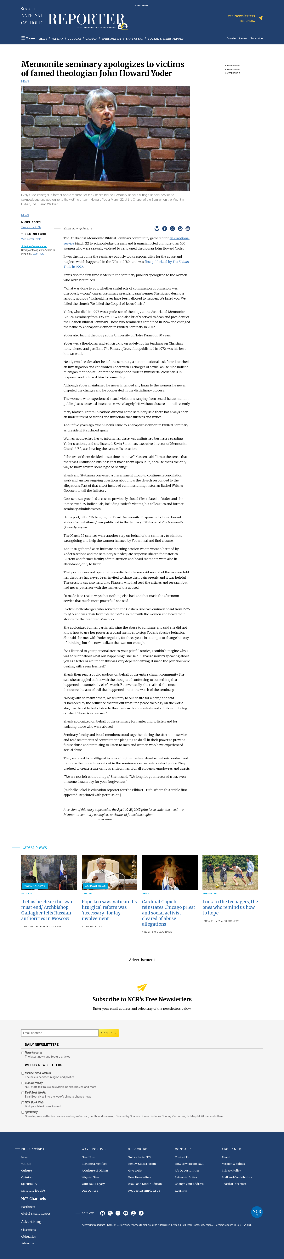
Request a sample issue (144, 1190)
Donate (231, 38)
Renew (243, 38)
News (43, 38)
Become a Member (94, 1164)
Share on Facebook (164, 228)
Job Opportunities (187, 1170)
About (226, 1157)
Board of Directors (234, 1184)
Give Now (88, 1157)
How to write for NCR (189, 1164)
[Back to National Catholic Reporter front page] (74, 22)
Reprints (181, 1190)
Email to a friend (180, 228)
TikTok (141, 1213)
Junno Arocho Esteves (35, 926)
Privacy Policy (231, 1170)
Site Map (143, 1225)
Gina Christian (151, 932)
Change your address (189, 1184)
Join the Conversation (34, 246)
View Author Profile (31, 227)
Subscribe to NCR (139, 1157)
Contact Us (182, 1157)
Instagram (133, 1213)
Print (187, 228)
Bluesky (102, 1213)
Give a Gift (135, 1170)
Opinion (91, 38)
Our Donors (90, 1190)
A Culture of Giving (95, 1170)
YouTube (125, 1213)
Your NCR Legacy (93, 1184)
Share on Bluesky (157, 228)
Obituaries (28, 1236)
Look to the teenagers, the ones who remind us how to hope (230, 907)
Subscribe (256, 38)
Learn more (38, 253)
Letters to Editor (186, 1177)
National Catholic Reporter (257, 1212)
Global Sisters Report (165, 38)
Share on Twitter (172, 228)
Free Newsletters (139, 1177)
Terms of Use (114, 1225)
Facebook (118, 1213)
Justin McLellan (92, 926)
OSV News (55, 926)
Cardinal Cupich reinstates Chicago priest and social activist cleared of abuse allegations (168, 913)
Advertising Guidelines (93, 1225)
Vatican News (35, 885)
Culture (74, 38)
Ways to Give (90, 1177)
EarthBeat (134, 38)
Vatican (57, 38)
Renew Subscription (142, 1164)
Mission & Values (233, 1164)
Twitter (110, 1213)
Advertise (27, 1243)
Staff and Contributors (237, 1177)
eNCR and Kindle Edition (145, 1184)
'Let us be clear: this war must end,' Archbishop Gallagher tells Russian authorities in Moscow (47, 910)
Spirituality (111, 38)
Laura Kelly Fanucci (215, 921)
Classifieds (28, 1230)
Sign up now (247, 21)
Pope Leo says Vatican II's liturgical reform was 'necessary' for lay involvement (109, 910)
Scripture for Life (33, 1190)
